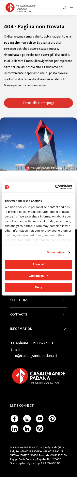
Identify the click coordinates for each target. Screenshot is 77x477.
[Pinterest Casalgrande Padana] (52, 419)
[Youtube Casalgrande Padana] (40, 419)
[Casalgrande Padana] (20, 7)
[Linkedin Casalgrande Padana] (14, 429)
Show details (56, 252)
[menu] (71, 7)
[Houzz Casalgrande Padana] (27, 429)
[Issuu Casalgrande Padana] (40, 429)
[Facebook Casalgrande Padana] (14, 419)
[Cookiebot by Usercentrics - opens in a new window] (55, 187)
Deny (38, 287)
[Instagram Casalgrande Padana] (27, 419)
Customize (36, 275)
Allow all (38, 264)
